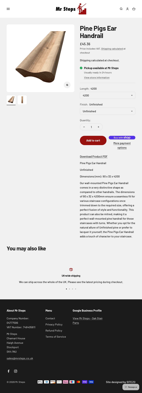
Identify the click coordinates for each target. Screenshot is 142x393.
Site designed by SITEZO (120, 382)
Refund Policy (53, 330)
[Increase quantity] (98, 127)
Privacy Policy (54, 324)
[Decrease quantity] (84, 127)
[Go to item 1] (11, 100)
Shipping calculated (112, 48)
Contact (50, 318)
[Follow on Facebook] (8, 371)
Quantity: (85, 120)
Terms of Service (55, 336)
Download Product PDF (93, 156)
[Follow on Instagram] (15, 371)
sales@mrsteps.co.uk (20, 358)
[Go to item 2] (22, 100)
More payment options (122, 145)
